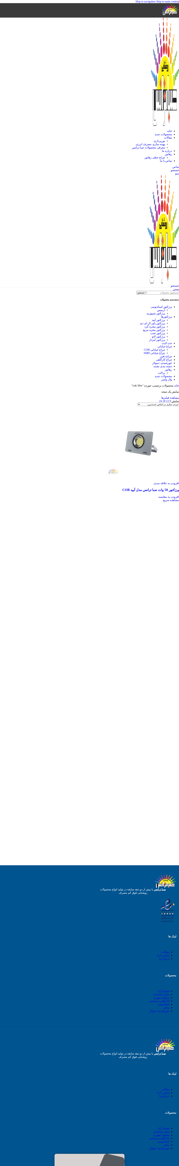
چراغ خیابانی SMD (154, 353)
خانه (176, 385)
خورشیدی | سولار (162, 362)
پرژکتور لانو (158, 336)
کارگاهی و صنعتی (159, 1000)
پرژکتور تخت (157, 333)
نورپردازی (159, 140)
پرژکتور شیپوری (155, 313)
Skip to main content (167, 1)
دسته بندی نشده (162, 366)
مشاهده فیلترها (170, 397)
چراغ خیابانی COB (154, 349)
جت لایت (167, 343)
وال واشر (166, 379)
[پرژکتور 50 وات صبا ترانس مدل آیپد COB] (141, 479)
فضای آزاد (163, 991)
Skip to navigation (145, 1)
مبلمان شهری (161, 997)
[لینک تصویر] (167, 922)
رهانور (168, 369)
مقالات (165, 952)
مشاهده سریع (171, 500)
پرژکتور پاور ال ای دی (152, 323)
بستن (176, 289)
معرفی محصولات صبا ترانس (148, 147)
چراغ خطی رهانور (154, 157)
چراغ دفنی (166, 356)
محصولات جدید (163, 376)
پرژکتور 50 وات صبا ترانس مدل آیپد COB (150, 490)
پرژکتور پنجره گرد (154, 326)
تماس (175, 166)
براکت (161, 372)
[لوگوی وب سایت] (170, 15)
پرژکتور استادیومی (161, 306)
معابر (166, 1007)
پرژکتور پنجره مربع (154, 329)
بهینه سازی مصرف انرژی (150, 144)
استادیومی (163, 1004)
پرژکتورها (166, 316)
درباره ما (164, 958)
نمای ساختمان (161, 994)
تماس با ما (163, 955)
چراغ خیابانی (164, 346)
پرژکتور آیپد (158, 319)
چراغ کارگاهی (164, 359)
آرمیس (161, 310)
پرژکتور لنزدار (157, 339)
